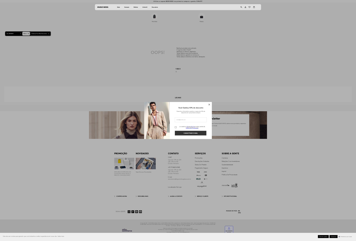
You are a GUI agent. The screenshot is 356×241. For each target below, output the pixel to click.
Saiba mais (61, 236)
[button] (345, 236)
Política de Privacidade (192, 128)
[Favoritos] (249, 7)
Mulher (136, 7)
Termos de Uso (191, 126)
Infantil (144, 7)
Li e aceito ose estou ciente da (192, 127)
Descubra (155, 7)
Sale (118, 7)
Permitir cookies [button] (323, 236)
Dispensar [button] (333, 236)
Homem (126, 7)
